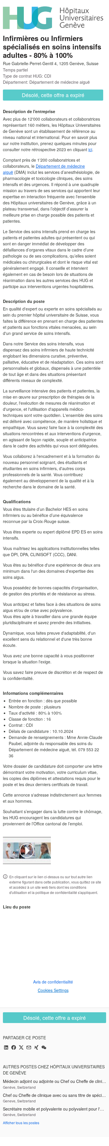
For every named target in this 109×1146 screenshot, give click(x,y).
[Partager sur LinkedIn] (6, 1048)
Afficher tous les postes (21, 1122)
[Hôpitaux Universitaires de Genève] (53, 17)
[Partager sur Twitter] (21, 1048)
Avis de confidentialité (53, 982)
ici (90, 149)
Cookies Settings (53, 990)
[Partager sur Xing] (36, 1048)
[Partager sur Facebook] (13, 1048)
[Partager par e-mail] (28, 1048)
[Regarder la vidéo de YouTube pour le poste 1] (26, 850)
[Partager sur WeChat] (44, 1048)
